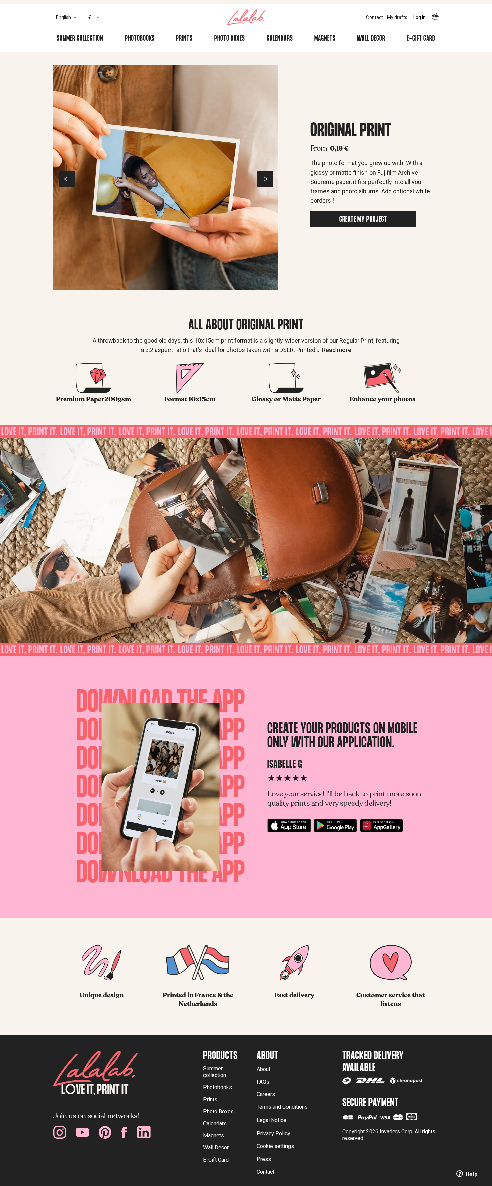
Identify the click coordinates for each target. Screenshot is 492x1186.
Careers (266, 1094)
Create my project (363, 220)
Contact (374, 17)
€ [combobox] (89, 17)
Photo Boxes (229, 39)
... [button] (333, 349)
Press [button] (264, 1159)
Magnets (325, 39)
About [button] (263, 1069)
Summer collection (80, 39)
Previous (67, 179)
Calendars (280, 39)
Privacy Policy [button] (273, 1133)
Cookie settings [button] (275, 1146)
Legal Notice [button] (271, 1120)
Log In (419, 17)
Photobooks (140, 39)
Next (265, 179)
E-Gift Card (421, 39)
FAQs (263, 1082)
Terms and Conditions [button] (282, 1107)
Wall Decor (371, 39)
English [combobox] (63, 17)
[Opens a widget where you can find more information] (466, 1174)
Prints (184, 39)
